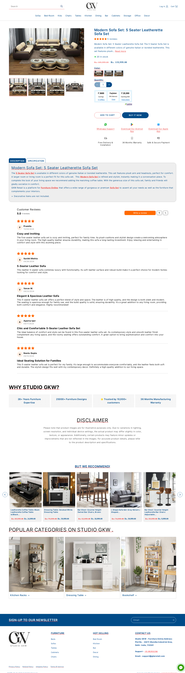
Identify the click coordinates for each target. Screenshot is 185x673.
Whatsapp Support (106, 129)
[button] (174, 6)
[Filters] (159, 213)
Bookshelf (128, 595)
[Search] (61, 6)
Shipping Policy (42, 667)
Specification (36, 161)
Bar (94, 648)
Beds (53, 639)
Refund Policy (28, 667)
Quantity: (99, 80)
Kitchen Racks (18, 595)
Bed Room (97, 639)
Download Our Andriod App (132, 130)
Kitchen (96, 643)
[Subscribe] (173, 620)
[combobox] (36, 6)
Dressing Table (75, 595)
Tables (54, 648)
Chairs (54, 657)
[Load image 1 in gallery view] (18, 87)
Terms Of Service (57, 667)
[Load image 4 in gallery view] (74, 87)
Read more (120, 51)
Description (17, 161)
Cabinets (55, 652)
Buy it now (135, 115)
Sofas (53, 643)
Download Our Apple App (158, 130)
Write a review (140, 213)
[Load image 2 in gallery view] (37, 87)
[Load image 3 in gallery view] (55, 87)
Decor (95, 652)
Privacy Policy (14, 667)
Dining (96, 657)
